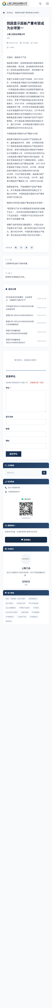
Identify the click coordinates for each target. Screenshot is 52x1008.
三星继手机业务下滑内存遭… (17, 263)
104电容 (36, 608)
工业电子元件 (22, 617)
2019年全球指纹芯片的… (15, 277)
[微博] (21, 247)
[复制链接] (32, 247)
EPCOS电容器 (33, 603)
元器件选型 (24, 612)
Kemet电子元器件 (11, 612)
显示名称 (9, 417)
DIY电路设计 (10, 617)
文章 (26, 585)
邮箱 (7, 429)
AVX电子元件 (21, 603)
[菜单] (47, 3)
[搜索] (40, 3)
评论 (8, 388)
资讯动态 (10, 13)
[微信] (16, 247)
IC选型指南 (35, 612)
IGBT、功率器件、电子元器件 (15, 599)
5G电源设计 (34, 617)
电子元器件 (9, 603)
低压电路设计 (33, 599)
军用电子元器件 (24, 608)
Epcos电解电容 (11, 608)
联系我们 (27, 540)
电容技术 (9, 621)
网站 (7, 441)
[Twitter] (26, 247)
